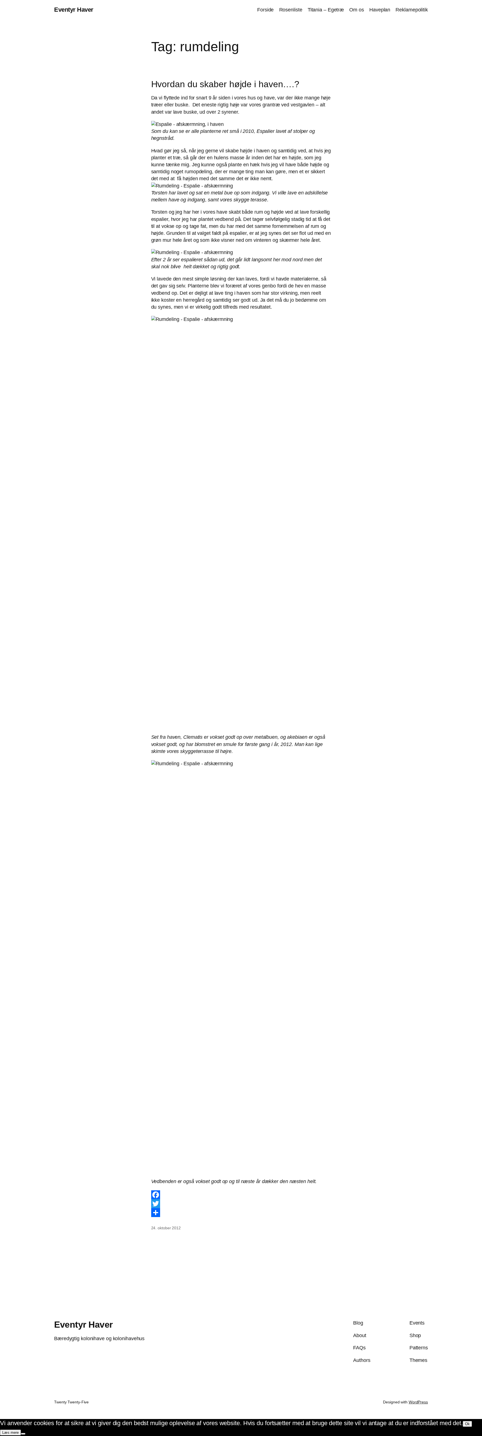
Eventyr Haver (73, 9)
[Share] (241, 1212)
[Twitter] (241, 1203)
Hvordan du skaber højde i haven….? (225, 84)
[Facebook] (241, 1194)
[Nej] (23, 1434)
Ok (467, 1424)
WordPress (418, 1402)
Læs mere (10, 1432)
